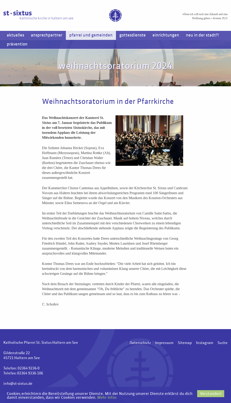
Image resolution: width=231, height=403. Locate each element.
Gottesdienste (132, 35)
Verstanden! (211, 394)
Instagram (204, 343)
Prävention (17, 44)
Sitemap (185, 343)
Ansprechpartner (46, 35)
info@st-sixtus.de (17, 384)
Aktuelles (15, 35)
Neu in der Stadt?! (202, 35)
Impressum (164, 343)
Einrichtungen (165, 35)
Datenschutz (140, 343)
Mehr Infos (107, 398)
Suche (222, 343)
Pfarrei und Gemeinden (91, 35)
